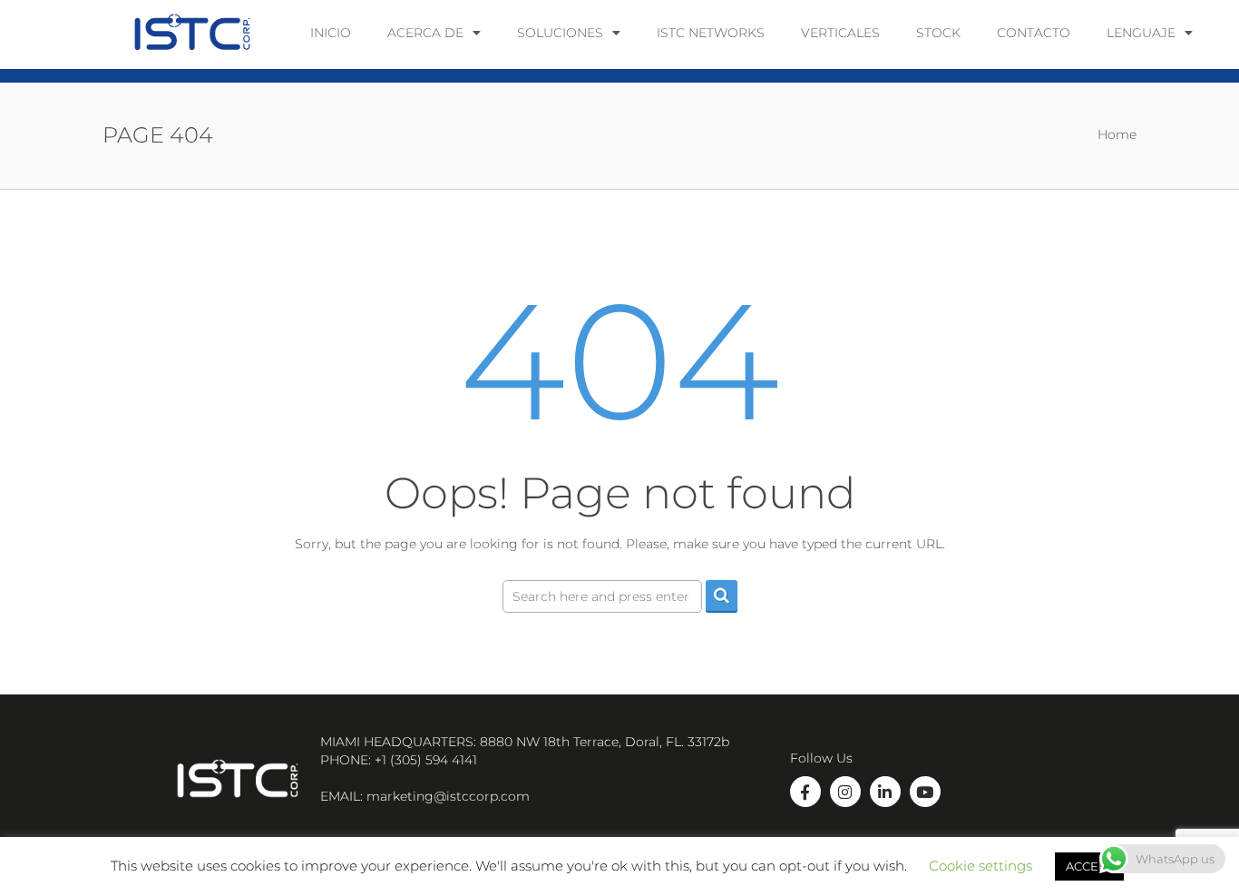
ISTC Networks (711, 33)
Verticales (840, 33)
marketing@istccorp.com (448, 796)
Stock (938, 33)
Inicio (330, 33)
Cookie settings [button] (980, 869)
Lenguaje (1141, 33)
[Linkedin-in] (885, 791)
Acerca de (425, 33)
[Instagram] (845, 791)
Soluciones (560, 33)
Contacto (1033, 33)
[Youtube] (925, 791)
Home (1117, 134)
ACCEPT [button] (1089, 869)
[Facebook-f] (805, 791)
